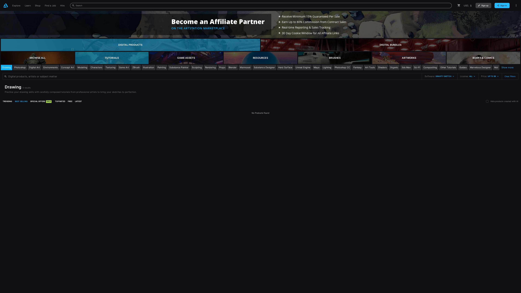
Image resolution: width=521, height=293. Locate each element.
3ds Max (406, 67)
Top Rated (60, 101)
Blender (232, 67)
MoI (496, 67)
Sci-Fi (417, 67)
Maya (316, 67)
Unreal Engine (303, 67)
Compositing (430, 67)
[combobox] (261, 5)
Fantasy (357, 67)
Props (222, 67)
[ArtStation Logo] (5, 5)
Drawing (6, 67)
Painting (162, 67)
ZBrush (136, 67)
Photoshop (20, 67)
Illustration (148, 67)
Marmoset (245, 67)
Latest (78, 101)
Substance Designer (264, 67)
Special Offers (40, 101)
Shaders (382, 67)
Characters (96, 67)
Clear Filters (510, 76)
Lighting (327, 67)
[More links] (516, 5)
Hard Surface (285, 67)
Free (70, 101)
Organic (394, 67)
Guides (463, 67)
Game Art (124, 67)
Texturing (110, 67)
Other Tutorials (448, 67)
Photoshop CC (342, 67)
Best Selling (21, 101)
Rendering (210, 67)
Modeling (82, 67)
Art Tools (370, 67)
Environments (50, 67)
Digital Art (34, 67)
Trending (7, 101)
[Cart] (458, 5)
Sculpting (197, 67)
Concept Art (67, 67)
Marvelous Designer (480, 67)
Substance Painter (178, 67)
